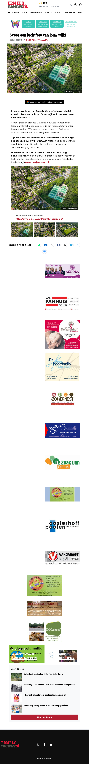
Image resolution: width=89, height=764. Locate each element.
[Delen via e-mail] (44, 251)
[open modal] (80, 4)
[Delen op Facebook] (58, 245)
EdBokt (58, 12)
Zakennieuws (36, 12)
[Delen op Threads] (52, 245)
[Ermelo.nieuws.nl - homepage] (17, 4)
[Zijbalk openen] (8, 12)
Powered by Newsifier (44, 758)
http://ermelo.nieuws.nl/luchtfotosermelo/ (39, 219)
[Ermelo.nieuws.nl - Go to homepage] (10, 744)
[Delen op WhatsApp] (39, 245)
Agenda (48, 12)
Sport (24, 12)
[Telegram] (71, 245)
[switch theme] (75, 4)
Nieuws (15, 12)
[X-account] (38, 744)
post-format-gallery (37, 40)
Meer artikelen (44, 717)
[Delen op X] (65, 245)
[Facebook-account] (44, 744)
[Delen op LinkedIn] (45, 245)
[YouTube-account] (51, 744)
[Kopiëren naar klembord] (78, 245)
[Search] (71, 4)
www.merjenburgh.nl (37, 162)
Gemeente (70, 12)
